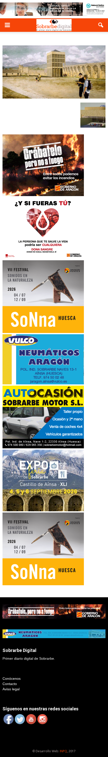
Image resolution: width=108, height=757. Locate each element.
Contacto (10, 684)
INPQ (63, 751)
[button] (101, 25)
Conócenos (12, 679)
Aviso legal (11, 689)
